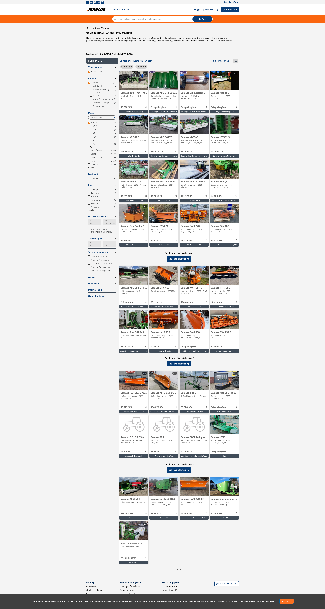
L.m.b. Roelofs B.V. (224, 411)
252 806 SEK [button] (127, 302)
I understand (286, 601)
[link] (133, 80)
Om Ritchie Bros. (94, 590)
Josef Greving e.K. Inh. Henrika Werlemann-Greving (199, 456)
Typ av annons (95, 67)
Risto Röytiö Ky (164, 200)
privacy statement (257, 601)
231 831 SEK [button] (127, 347)
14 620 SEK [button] (126, 452)
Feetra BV (164, 518)
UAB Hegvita (134, 518)
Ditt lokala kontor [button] (170, 586)
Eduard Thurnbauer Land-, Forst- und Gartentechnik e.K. (141, 351)
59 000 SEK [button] (126, 107)
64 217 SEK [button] (126, 196)
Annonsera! (231, 9)
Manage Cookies (237, 601)
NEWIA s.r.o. (134, 562)
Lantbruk (95, 28)
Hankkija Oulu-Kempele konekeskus (164, 156)
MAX (105, 220)
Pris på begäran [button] (158, 107)
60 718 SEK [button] (216, 302)
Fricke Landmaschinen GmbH (224, 306)
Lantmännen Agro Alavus (133, 200)
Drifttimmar (93, 284)
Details (91, 277)
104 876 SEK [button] (157, 407)
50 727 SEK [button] (126, 407)
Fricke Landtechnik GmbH (134, 411)
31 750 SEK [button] (126, 240)
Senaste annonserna (98, 252)
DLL (224, 456)
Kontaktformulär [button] (170, 590)
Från (90, 242)
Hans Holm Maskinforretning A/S (224, 245)
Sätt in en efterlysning (179, 258)
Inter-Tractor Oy (134, 156)
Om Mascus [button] (92, 586)
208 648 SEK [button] (187, 302)
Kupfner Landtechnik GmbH (194, 518)
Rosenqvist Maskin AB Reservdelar (164, 111)
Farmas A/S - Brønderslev (133, 456)
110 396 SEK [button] (127, 152)
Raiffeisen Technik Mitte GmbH (194, 351)
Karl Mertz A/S (164, 245)
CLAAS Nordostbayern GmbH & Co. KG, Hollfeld (168, 411)
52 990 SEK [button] (216, 347)
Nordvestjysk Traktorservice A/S (224, 200)
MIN (90, 220)
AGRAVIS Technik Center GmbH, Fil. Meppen (136, 306)
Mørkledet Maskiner (134, 245)
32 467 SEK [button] (156, 347)
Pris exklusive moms (98, 217)
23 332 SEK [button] (216, 240)
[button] (102, 61)
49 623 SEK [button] (186, 240)
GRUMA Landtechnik (224, 351)
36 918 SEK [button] (156, 240)
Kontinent (93, 174)
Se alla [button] (93, 147)
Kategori (92, 78)
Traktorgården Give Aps (164, 456)
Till (104, 242)
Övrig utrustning (96, 296)
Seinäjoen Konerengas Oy (224, 111)
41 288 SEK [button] (186, 452)
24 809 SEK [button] (216, 196)
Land (90, 185)
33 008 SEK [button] (186, 407)
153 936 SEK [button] (157, 152)
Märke (91, 113)
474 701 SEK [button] (127, 513)
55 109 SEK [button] (186, 513)
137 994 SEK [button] (217, 152)
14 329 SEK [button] (156, 196)
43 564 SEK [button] (156, 452)
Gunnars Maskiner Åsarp (134, 111)
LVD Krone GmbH (194, 306)
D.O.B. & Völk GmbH (194, 245)
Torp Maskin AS (194, 200)
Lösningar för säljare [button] (130, 586)
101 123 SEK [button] (187, 196)
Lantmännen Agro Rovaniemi (224, 156)
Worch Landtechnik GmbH (194, 411)
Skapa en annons (128, 590)
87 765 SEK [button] (156, 513)
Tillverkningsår (95, 239)
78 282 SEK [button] (186, 152)
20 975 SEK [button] (156, 302)
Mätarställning (95, 290)
